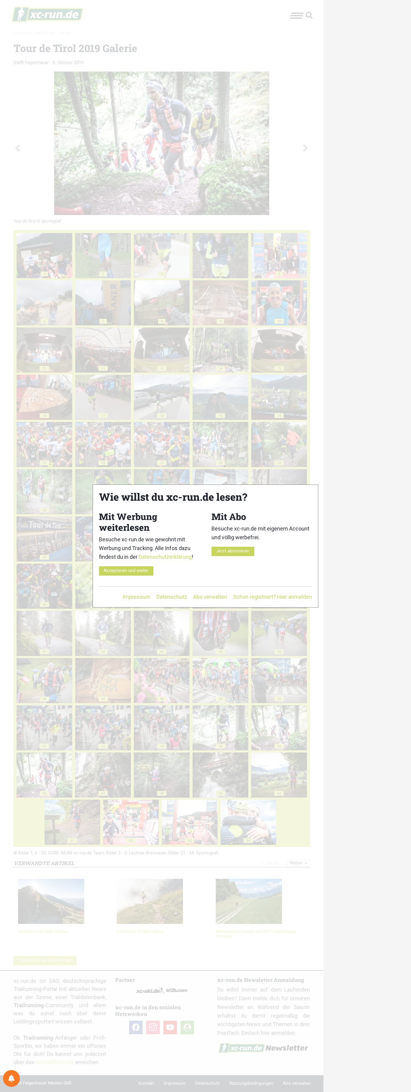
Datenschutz (171, 597)
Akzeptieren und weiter (126, 570)
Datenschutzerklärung (165, 557)
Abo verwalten (210, 597)
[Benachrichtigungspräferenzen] (11, 1078)
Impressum (136, 597)
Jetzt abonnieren (232, 551)
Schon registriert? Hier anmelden (272, 597)
